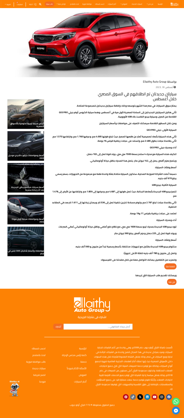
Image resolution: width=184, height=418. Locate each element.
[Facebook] (68, 93)
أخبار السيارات (112, 4)
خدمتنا (83, 361)
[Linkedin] (147, 397)
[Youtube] (154, 397)
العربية (8, 4)
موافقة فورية (87, 4)
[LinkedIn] (58, 93)
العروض (124, 4)
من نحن (150, 4)
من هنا (171, 282)
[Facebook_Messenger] (176, 410)
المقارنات (20, 4)
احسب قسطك (99, 4)
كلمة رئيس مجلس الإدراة (74, 355)
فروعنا (42, 381)
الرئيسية (160, 4)
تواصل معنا (62, 4)
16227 (31, 4)
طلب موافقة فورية (36, 361)
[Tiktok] (133, 397)
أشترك (58, 326)
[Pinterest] (126, 397)
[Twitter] (63, 93)
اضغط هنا (170, 266)
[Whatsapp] (176, 401)
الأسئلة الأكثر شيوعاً (77, 368)
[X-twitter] (140, 397)
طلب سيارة (49, 4)
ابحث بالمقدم (74, 4)
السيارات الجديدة (137, 4)
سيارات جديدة (39, 368)
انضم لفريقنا (39, 375)
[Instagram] (162, 397)
